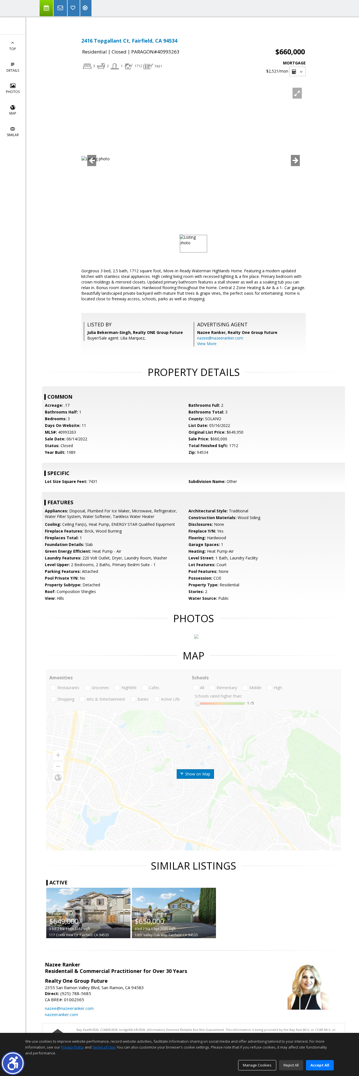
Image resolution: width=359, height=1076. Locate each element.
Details (12, 70)
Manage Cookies (257, 1065)
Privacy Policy (72, 1047)
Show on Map (197, 774)
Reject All (291, 1065)
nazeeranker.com (61, 1014)
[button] (13, 1063)
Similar (13, 135)
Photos (13, 91)
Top (12, 49)
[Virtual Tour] (86, 8)
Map (12, 113)
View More (207, 343)
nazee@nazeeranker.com (220, 338)
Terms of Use (103, 1047)
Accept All (319, 1065)
